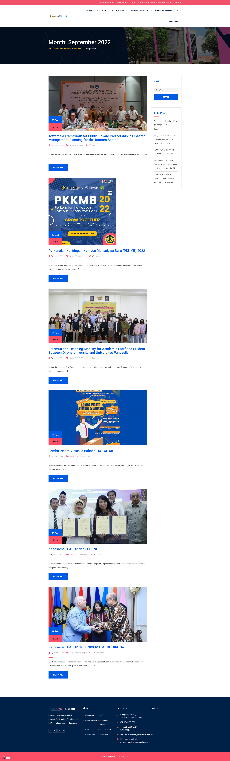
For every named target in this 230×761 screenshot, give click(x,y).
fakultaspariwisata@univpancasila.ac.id (136, 734)
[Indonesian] (8, 757)
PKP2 (178, 11)
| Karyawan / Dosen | (136, 2)
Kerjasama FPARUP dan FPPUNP (73, 549)
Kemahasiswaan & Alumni (140, 11)
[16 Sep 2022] (98, 316)
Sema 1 (83, 256)
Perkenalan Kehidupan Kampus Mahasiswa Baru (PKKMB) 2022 (97, 251)
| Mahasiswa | (104, 2)
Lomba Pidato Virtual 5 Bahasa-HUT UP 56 (81, 451)
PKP (76, 145)
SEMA (77, 256)
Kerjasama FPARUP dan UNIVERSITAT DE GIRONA (86, 647)
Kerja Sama (173, 22)
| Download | (177, 2)
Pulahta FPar (58, 145)
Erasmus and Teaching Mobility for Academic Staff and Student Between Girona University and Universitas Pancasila (97, 351)
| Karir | (146, 2)
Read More (58, 167)
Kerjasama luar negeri (78, 653)
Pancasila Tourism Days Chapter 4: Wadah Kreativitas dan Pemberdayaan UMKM (165, 164)
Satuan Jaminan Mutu (163, 11)
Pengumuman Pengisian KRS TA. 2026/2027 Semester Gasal (165, 125)
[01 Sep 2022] (98, 614)
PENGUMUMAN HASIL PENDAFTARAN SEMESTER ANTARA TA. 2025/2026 (164, 179)
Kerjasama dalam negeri (79, 555)
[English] (4, 757)
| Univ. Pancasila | (122, 2)
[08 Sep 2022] (98, 516)
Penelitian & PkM (118, 11)
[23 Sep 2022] (98, 103)
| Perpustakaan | (155, 2)
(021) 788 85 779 (127, 722)
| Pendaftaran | (167, 2)
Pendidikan (101, 11)
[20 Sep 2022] (82, 211)
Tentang (89, 11)
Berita (72, 145)
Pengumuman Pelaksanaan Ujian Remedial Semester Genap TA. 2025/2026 (164, 139)
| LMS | (112, 2)
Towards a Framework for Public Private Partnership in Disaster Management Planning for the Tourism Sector (97, 138)
